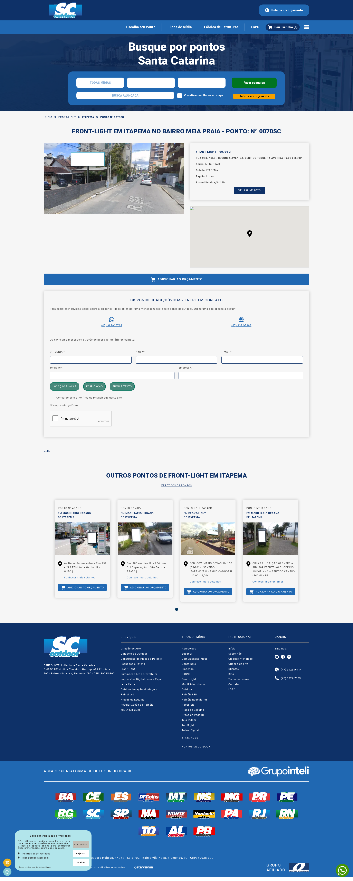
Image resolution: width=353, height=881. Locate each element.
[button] (249, 233)
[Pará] (232, 814)
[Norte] (176, 814)
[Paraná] (259, 797)
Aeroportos (189, 648)
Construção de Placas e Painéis (141, 658)
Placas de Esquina (133, 699)
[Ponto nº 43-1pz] (82, 538)
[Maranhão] (149, 814)
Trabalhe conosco (239, 679)
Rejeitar (81, 853)
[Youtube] (277, 657)
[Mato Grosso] (176, 797)
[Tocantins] (149, 831)
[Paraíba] (204, 831)
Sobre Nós (235, 653)
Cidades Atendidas (240, 658)
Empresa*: (185, 367)
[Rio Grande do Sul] (66, 814)
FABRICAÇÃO (94, 386)
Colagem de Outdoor (134, 653)
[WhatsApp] (342, 870)
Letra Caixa (128, 684)
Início (48, 117)
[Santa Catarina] (93, 814)
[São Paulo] (121, 814)
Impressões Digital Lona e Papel (141, 679)
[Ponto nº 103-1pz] (270, 538)
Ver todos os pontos (176, 485)
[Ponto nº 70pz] (145, 538)
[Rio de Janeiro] (259, 814)
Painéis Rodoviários (195, 699)
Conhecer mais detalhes (79, 577)
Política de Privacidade (93, 397)
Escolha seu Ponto (140, 27)
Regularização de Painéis (137, 704)
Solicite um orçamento (287, 10)
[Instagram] (289, 657)
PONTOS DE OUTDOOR (196, 746)
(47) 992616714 (111, 325)
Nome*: (140, 352)
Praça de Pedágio (193, 715)
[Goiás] (149, 797)
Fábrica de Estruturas (221, 27)
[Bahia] (66, 797)
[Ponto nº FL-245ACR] (208, 538)
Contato (233, 684)
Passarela (188, 704)
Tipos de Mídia (180, 27)
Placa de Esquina (193, 709)
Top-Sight (188, 725)
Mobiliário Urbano (193, 684)
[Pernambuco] (287, 797)
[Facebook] (283, 657)
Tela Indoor (189, 720)
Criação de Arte (131, 648)
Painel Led (127, 694)
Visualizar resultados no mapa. (204, 95)
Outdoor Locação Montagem (139, 689)
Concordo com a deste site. (89, 397)
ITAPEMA (88, 117)
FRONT (186, 674)
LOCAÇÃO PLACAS (64, 386)
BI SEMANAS (190, 738)
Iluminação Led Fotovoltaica (139, 674)
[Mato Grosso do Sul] (204, 797)
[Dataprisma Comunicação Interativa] (143, 867)
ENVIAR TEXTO (122, 386)
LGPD (255, 27)
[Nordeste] (204, 814)
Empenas (188, 669)
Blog (231, 674)
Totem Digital (190, 730)
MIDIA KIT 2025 (131, 709)
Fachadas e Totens (133, 664)
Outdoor (187, 689)
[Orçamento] (283, 27)
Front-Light (67, 117)
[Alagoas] (176, 831)
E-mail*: (226, 352)
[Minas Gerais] (232, 797)
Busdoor (187, 653)
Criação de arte (238, 664)
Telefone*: (56, 367)
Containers (189, 664)
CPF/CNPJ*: (58, 352)
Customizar (81, 844)
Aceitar (81, 862)
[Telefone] (277, 678)
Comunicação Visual (195, 658)
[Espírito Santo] (121, 797)
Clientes (233, 669)
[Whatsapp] (277, 669)
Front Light (128, 669)
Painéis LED (189, 694)
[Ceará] (93, 797)
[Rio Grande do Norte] (287, 814)
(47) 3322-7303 (241, 325)
